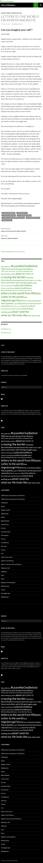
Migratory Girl (17, 13)
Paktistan (4, 571)
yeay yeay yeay (34, 315)
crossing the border (13, 277)
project (15, 303)
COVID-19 (29, 274)
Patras (4, 303)
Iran (2, 553)
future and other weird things (13, 282)
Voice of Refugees (8, 5)
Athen (3, 517)
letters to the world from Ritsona (13, 217)
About (3, 506)
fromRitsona (5, 542)
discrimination (7, 280)
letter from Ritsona (7, 286)
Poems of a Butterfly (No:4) (9, 237)
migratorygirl (7, 220)
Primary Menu (40, 5)
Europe (3, 13)
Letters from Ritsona (24, 215)
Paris (2, 575)
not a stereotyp (29, 301)
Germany (4, 546)
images (29, 282)
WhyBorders (5, 597)
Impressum (21, 251)
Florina (3, 539)
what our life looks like (14, 315)
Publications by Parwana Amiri (30, 303)
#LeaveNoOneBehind (9, 213)
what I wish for (20, 311)
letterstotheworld (7, 290)
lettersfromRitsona (33, 217)
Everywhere (4, 535)
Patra (2, 579)
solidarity (31, 306)
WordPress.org (5, 332)
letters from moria (6, 557)
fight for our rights (36, 280)
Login (2, 345)
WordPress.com (6, 329)
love (25, 297)
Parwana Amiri (18, 24)
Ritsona (12, 306)
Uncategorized (5, 593)
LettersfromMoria (23, 285)
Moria (20, 300)
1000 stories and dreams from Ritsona (17, 269)
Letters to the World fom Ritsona (22, 290)
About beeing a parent (8, 274)
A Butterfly (4, 503)
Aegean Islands (5, 510)
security (24, 306)
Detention (29, 277)
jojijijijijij (34, 283)
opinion (38, 301)
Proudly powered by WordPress (9, 860)
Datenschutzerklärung (8, 251)
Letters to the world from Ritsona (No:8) (13, 230)
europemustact (22, 213)
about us (20, 273)
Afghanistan (4, 513)
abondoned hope (28, 271)
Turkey (3, 590)
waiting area (6, 312)
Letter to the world (9, 215)
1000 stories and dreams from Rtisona (12, 271)
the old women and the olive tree (11, 309)
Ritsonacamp (18, 306)
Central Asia (5, 524)
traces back (28, 308)
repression (5, 306)
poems (10, 303)
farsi (27, 280)
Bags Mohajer (5, 521)
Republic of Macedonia (8, 582)
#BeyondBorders (6, 266)
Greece (8, 13)
